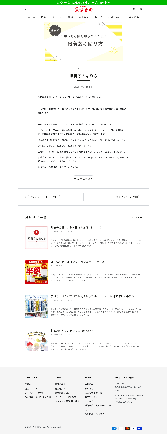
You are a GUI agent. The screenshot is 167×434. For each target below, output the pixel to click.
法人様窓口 (90, 401)
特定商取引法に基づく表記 (38, 396)
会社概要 (89, 384)
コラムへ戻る (85, 178)
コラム (86, 68)
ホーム (80, 68)
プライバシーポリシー (35, 392)
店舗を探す (60, 384)
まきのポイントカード (95, 392)
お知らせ (89, 388)
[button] (26, 9)
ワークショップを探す (65, 396)
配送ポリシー (31, 384)
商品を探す (60, 388)
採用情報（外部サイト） (97, 413)
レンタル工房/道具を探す (67, 401)
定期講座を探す (62, 392)
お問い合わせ (91, 396)
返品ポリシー (31, 388)
